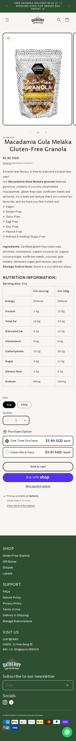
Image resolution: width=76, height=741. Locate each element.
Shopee (8, 567)
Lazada (7, 573)
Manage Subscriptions (17, 621)
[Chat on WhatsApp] (67, 732)
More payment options (38, 486)
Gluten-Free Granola (16, 555)
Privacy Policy (12, 603)
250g (24, 404)
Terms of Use (11, 609)
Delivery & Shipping (15, 615)
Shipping (7, 163)
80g (9, 404)
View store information (21, 505)
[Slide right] (46, 132)
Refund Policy (12, 597)
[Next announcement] (69, 6)
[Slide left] (30, 132)
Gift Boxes (10, 561)
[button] (7, 20)
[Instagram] (5, 702)
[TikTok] (11, 702)
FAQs (6, 591)
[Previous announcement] (7, 6)
